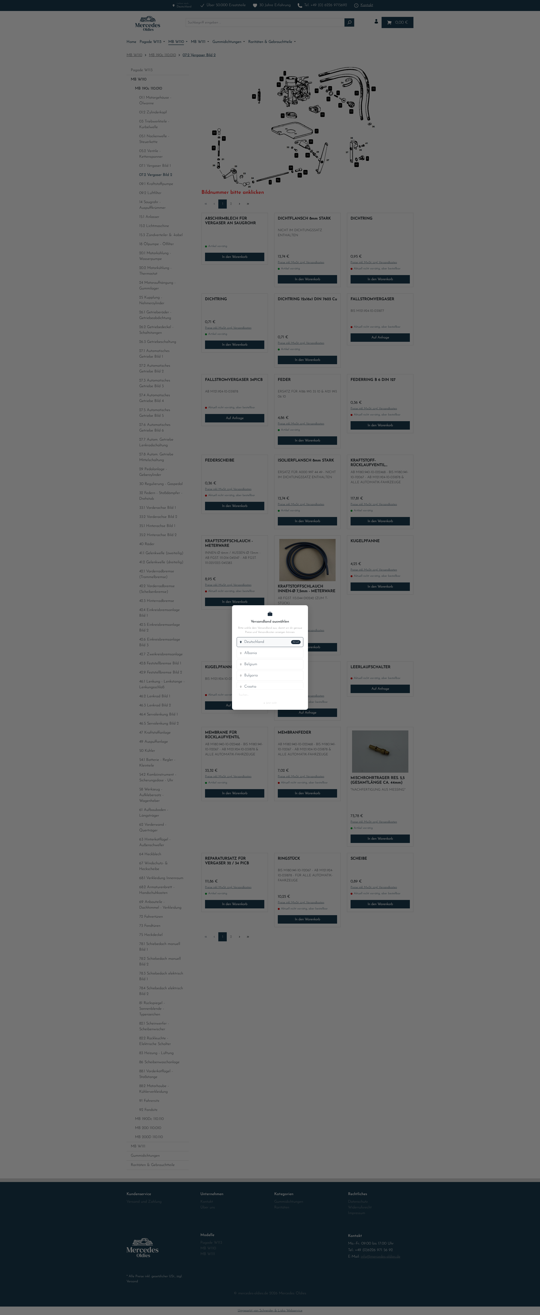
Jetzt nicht (270, 703)
